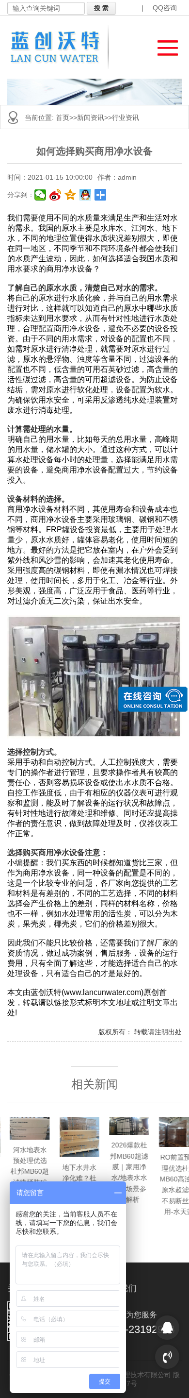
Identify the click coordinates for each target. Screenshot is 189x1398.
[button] (163, 45)
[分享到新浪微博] (55, 195)
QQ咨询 (165, 8)
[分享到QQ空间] (70, 195)
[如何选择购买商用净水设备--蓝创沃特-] (61, 47)
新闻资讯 (90, 117)
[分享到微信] (40, 195)
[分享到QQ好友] (85, 195)
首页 (62, 117)
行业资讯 (125, 117)
